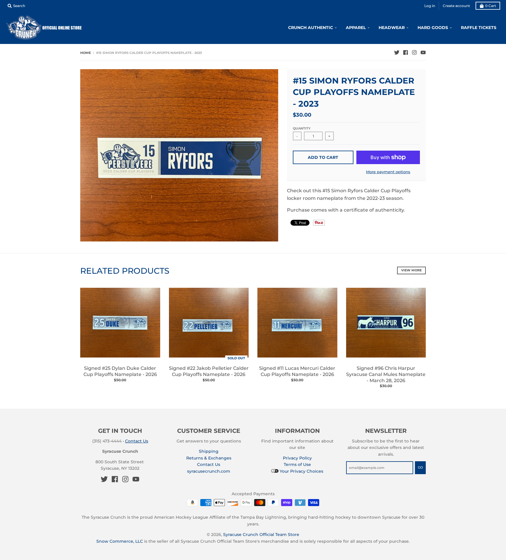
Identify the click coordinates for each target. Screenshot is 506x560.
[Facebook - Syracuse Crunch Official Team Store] (405, 52)
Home (85, 53)
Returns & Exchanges (208, 458)
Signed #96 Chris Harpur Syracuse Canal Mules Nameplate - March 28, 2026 (385, 374)
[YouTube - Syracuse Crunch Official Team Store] (423, 52)
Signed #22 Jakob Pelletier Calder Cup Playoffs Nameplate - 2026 (209, 371)
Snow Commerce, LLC (119, 541)
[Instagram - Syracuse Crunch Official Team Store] (414, 52)
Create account (456, 6)
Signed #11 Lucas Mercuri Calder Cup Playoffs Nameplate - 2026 (297, 371)
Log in (429, 6)
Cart (490, 6)
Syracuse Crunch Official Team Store (261, 534)
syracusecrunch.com (208, 471)
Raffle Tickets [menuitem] (478, 27)
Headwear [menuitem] (392, 27)
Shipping (208, 451)
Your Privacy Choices (300, 471)
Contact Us (136, 441)
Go (420, 467)
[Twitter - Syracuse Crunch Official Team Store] (396, 52)
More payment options (388, 171)
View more (411, 270)
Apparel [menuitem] (356, 27)
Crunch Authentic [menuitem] (310, 27)
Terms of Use (297, 464)
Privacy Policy (297, 458)
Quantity (301, 128)
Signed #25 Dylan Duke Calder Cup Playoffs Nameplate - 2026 (120, 371)
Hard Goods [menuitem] (433, 27)
